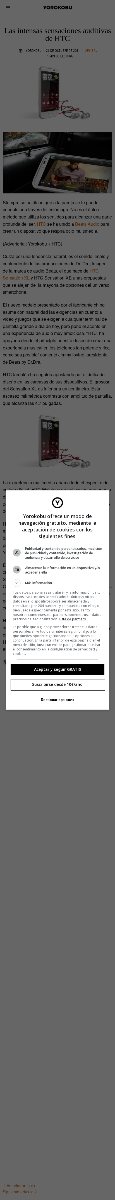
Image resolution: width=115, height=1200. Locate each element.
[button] (57, 583)
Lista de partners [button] (72, 619)
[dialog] (57, 600)
